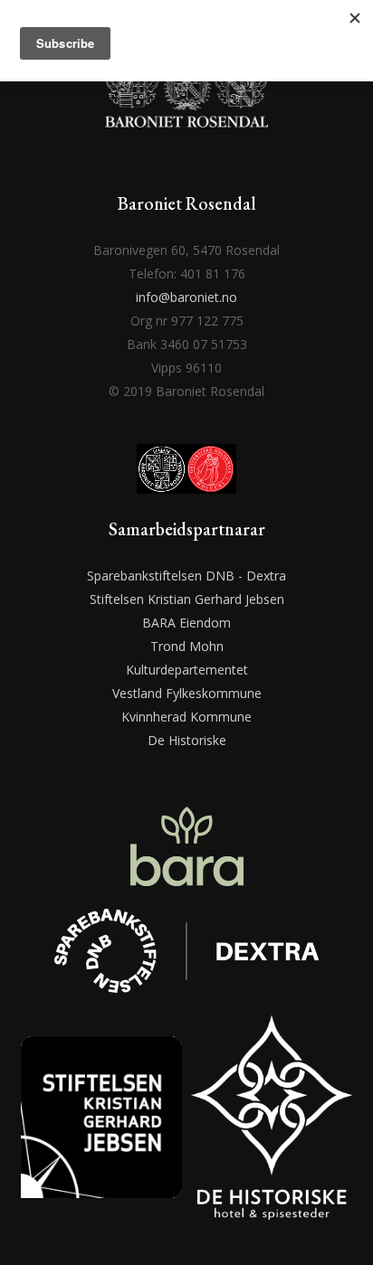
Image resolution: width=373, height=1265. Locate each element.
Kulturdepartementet (187, 669)
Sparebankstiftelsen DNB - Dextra (186, 575)
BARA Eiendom (186, 622)
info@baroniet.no (186, 297)
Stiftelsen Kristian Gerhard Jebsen (187, 599)
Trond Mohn (187, 646)
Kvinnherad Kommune (186, 716)
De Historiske (187, 740)
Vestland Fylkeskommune (187, 693)
